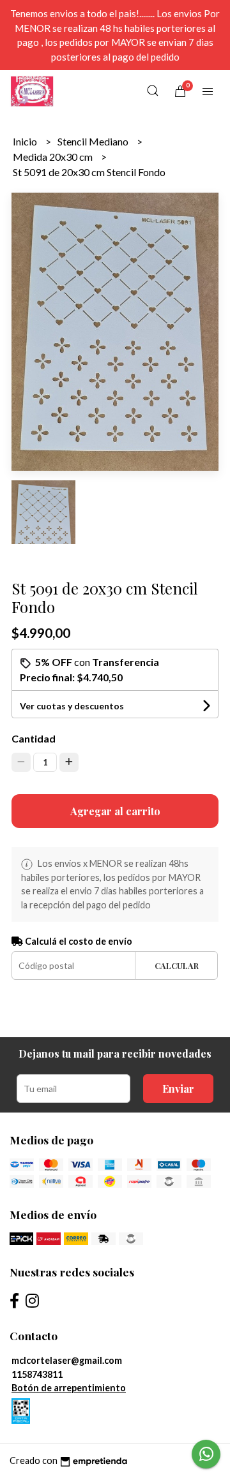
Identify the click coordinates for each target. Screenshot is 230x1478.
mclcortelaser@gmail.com (67, 1360)
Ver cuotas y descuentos (72, 705)
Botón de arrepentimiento (69, 1387)
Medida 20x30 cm (54, 157)
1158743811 (37, 1374)
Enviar (178, 1088)
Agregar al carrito (115, 811)
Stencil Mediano (93, 141)
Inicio (26, 141)
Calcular (177, 965)
